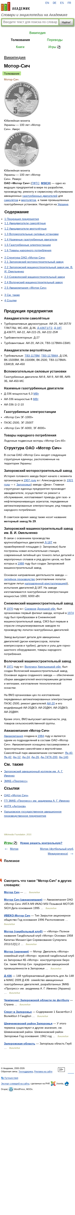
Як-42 (7, 757)
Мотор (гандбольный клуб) (23, 931)
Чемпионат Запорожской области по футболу (36, 1000)
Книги (20, 47)
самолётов (11, 200)
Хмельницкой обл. (49, 666)
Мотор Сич (11, 892)
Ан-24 (26, 757)
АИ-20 (51, 703)
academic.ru (15, 6)
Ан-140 (63, 757)
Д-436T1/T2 (44, 327)
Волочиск (31, 666)
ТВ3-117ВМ (32, 355)
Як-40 (68, 752)
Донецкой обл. (46, 608)
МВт (36, 393)
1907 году (30, 480)
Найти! (66, 22)
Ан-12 (17, 757)
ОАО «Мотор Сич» (16, 795)
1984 (41, 736)
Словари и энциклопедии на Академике (34, 15)
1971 (10, 666)
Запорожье (23, 484)
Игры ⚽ (54, 47)
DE (54, 3)
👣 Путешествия (9, 1078)
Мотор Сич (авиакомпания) (23, 899)
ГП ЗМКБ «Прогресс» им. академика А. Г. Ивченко (37, 800)
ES (62, 3)
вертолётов (28, 200)
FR (69, 3)
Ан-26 (35, 757)
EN (47, 3)
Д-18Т (57, 327)
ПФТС (35, 183)
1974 (70, 613)
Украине (63, 204)
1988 (21, 563)
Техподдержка (26, 1071)
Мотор (14, 848)
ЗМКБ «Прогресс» (16, 781)
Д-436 (8, 975)
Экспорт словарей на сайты (15, 1083)
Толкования (20, 40)
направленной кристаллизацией (46, 583)
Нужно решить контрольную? (41, 843)
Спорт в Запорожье (18, 1011)
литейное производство (19, 579)
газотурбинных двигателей (39, 195)
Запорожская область (19, 1043)
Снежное (30, 608)
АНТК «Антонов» (15, 806)
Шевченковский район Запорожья (28, 1023)
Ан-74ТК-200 (49, 757)
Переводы (55, 40)
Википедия (37, 33)
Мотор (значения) (16, 951)
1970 (10, 608)
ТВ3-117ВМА (49, 355)
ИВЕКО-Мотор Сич (17, 915)
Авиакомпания (13, 736)
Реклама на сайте (43, 1071)
